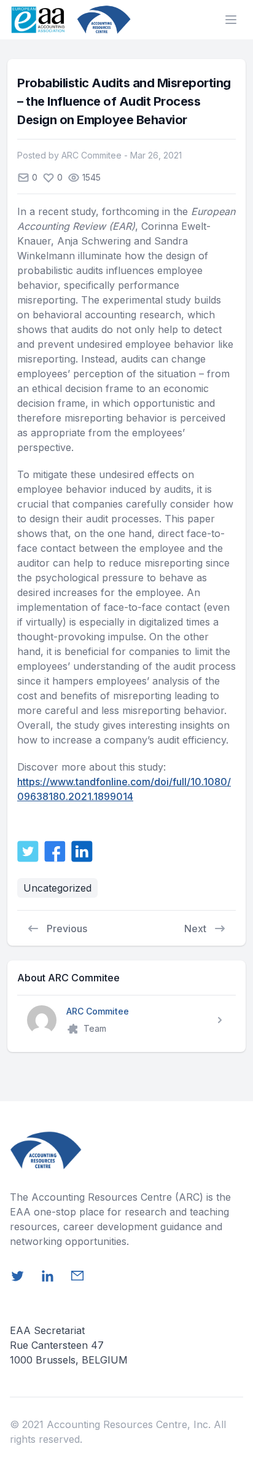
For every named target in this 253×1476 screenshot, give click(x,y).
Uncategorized (57, 888)
